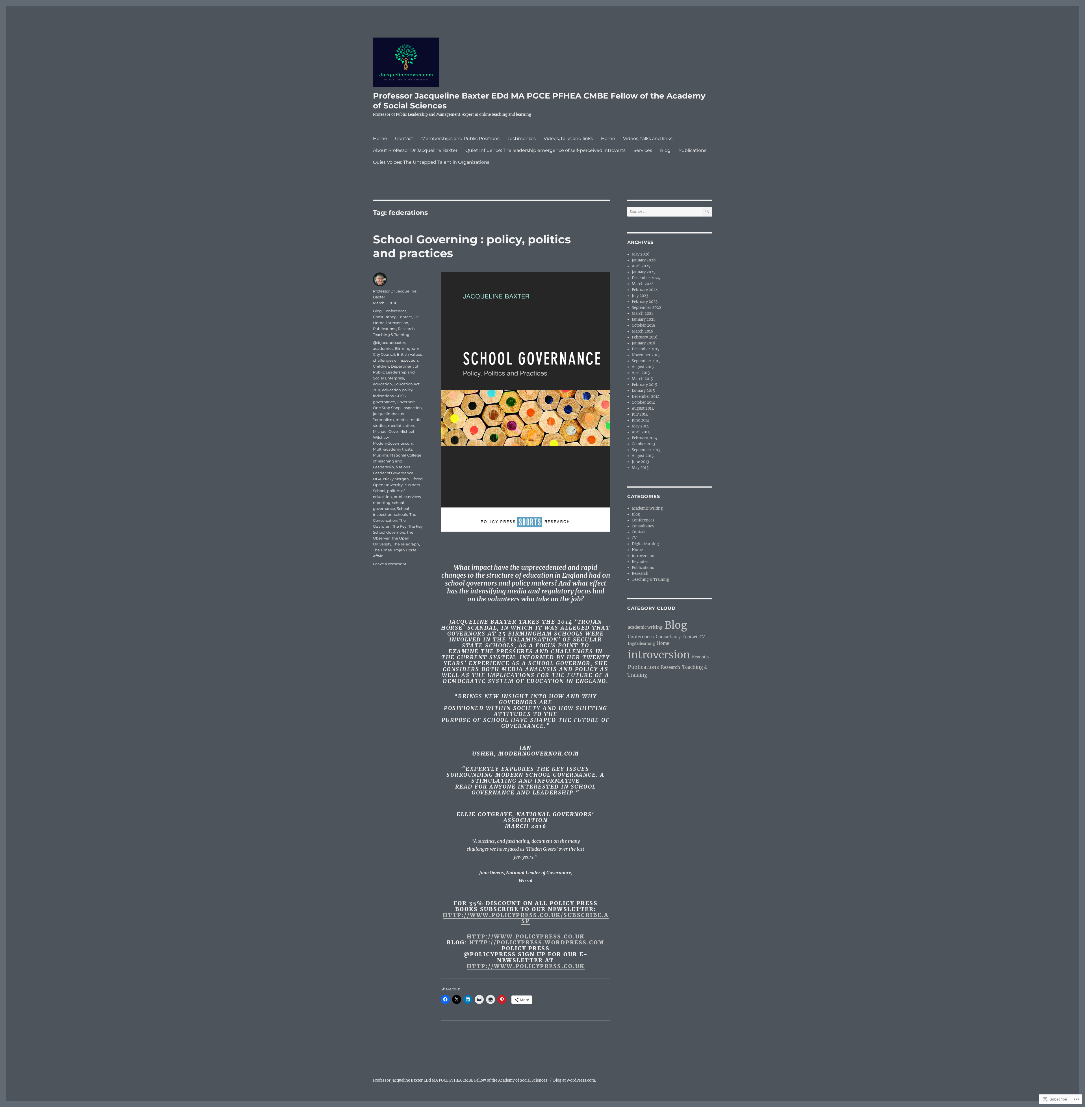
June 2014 (640, 420)
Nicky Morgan (396, 479)
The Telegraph (406, 544)
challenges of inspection (395, 360)
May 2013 (640, 467)
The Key (399, 526)
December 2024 (646, 278)
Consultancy (384, 317)
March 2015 (642, 378)
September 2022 (646, 307)
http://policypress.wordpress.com (537, 942)
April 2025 (641, 266)
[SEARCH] (707, 212)
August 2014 (643, 408)
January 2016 (643, 343)
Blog (665, 150)
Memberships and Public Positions (460, 138)
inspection (412, 407)
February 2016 (644, 337)
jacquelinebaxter (389, 413)
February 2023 (644, 301)
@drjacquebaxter (389, 342)
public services (407, 496)
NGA (377, 479)
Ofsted (417, 479)
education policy (397, 390)
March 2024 (643, 283)
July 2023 (640, 295)
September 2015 (646, 361)
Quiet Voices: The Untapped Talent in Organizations (431, 162)
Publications (692, 150)
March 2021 (642, 313)
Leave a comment (389, 564)
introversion (397, 322)
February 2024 (645, 289)
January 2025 (644, 272)
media (402, 419)
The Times (382, 550)
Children (381, 366)
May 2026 (641, 254)
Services (642, 150)
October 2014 (643, 402)
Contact (404, 138)
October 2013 (643, 444)
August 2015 (643, 366)
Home (380, 138)
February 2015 (644, 384)
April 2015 (641, 372)
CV (416, 317)
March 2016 (642, 331)
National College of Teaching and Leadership (397, 461)
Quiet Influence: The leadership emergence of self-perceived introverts (545, 150)
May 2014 (640, 426)
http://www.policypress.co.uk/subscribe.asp (526, 918)
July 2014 (640, 414)
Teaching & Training (391, 334)
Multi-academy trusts (392, 449)
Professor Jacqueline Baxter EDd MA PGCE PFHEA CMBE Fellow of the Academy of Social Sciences (460, 1080)
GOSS (400, 396)
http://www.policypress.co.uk (526, 936)
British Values (409, 354)
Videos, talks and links (568, 138)
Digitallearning (645, 544)
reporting (381, 502)
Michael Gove (385, 431)
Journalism (383, 419)
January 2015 (643, 390)
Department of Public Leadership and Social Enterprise (395, 372)
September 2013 (646, 449)
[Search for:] (664, 211)
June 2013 (640, 461)
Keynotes (640, 561)
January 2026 (644, 260)
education (382, 384)
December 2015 (645, 349)
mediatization (401, 425)
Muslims (381, 455)
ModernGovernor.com (393, 443)
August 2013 (643, 455)
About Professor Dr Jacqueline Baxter (415, 150)
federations (383, 396)
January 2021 (643, 319)
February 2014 (644, 438)
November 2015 (646, 355)
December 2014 (645, 396)
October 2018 (643, 325)
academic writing (647, 508)
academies (383, 348)
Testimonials (521, 138)
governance (384, 401)
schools (401, 514)
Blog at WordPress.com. (574, 1080)
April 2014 (641, 432)
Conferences (394, 311)
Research (406, 328)
